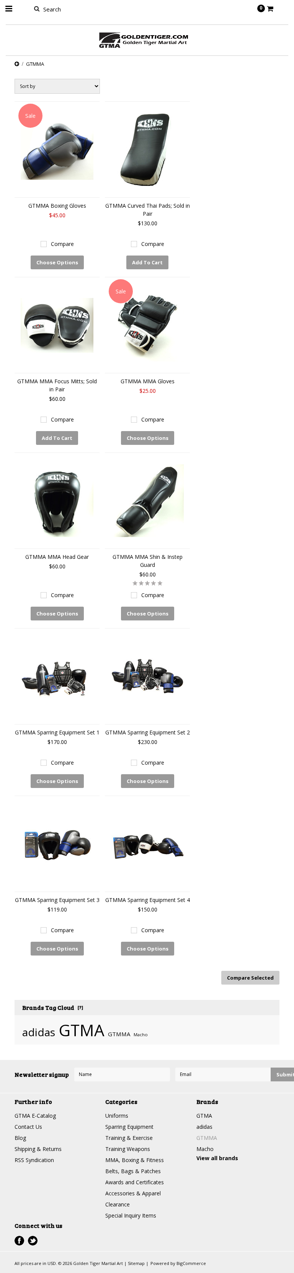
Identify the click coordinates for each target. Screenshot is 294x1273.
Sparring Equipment (129, 1126)
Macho (141, 1034)
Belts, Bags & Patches (133, 1171)
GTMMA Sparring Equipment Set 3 (57, 899)
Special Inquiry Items (130, 1215)
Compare (62, 243)
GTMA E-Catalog (35, 1115)
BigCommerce (191, 1263)
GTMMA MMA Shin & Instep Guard (148, 560)
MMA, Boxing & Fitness (134, 1160)
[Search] (36, 8)
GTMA (82, 1030)
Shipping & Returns (38, 1149)
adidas (38, 1032)
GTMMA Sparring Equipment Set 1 (57, 732)
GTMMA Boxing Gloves (57, 205)
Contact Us (28, 1126)
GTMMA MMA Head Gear (57, 556)
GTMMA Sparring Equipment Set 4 (147, 899)
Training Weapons (127, 1149)
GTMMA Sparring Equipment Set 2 (147, 732)
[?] (80, 1007)
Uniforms (116, 1115)
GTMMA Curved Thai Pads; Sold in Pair (147, 209)
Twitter (33, 1240)
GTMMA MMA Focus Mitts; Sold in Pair (57, 385)
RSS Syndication (34, 1160)
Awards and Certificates (134, 1182)
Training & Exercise (129, 1137)
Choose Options (57, 262)
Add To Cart (147, 262)
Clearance (117, 1204)
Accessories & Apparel (133, 1193)
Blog (20, 1137)
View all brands (217, 1158)
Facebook (19, 1240)
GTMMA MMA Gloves (148, 381)
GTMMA (119, 1034)
